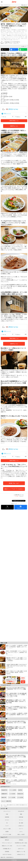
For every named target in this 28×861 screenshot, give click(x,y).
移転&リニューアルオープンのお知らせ (14, 489)
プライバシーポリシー (7, 842)
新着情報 (7, 817)
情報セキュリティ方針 (7, 845)
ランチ (6, 825)
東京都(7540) (4, 790)
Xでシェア (7, 508)
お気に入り (24, 46)
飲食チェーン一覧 (21, 851)
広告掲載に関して (7, 848)
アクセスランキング (5, 685)
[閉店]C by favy (13, 109)
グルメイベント (6, 811)
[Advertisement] (14, 576)
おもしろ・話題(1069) (6, 801)
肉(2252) (20, 790)
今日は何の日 (21, 811)
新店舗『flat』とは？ (14, 483)
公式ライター (21, 848)
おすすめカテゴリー (5, 786)
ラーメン (21, 820)
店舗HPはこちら (14, 126)
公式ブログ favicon (7, 854)
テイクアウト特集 (7, 834)
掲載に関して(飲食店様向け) (7, 857)
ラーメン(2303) (12, 790)
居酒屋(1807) (4, 793)
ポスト (5, 49)
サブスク (7, 820)
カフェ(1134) (20, 797)
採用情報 (7, 851)
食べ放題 (21, 822)
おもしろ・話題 (6, 828)
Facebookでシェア (20, 508)
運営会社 (7, 840)
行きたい (21, 116)
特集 (7, 814)
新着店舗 (21, 817)
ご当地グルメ (21, 825)
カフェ (21, 831)
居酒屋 (6, 831)
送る (23, 49)
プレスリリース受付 (21, 845)
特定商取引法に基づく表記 (21, 842)
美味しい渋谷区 (21, 834)
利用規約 (21, 840)
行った (8, 116)
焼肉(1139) (4, 797)
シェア (14, 49)
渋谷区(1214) (20, 793)
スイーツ (21, 828)
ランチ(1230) (12, 793)
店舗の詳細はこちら (14, 120)
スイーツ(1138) (12, 797)
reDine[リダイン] (21, 854)
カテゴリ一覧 (4, 808)
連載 (21, 814)
